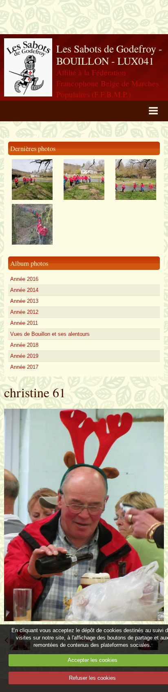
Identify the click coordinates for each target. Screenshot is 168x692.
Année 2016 (24, 279)
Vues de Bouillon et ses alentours (50, 334)
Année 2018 (24, 345)
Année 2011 (24, 323)
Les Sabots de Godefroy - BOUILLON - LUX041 (109, 55)
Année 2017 (24, 367)
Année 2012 (24, 312)
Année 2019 (24, 356)
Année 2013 (24, 301)
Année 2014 (24, 290)
